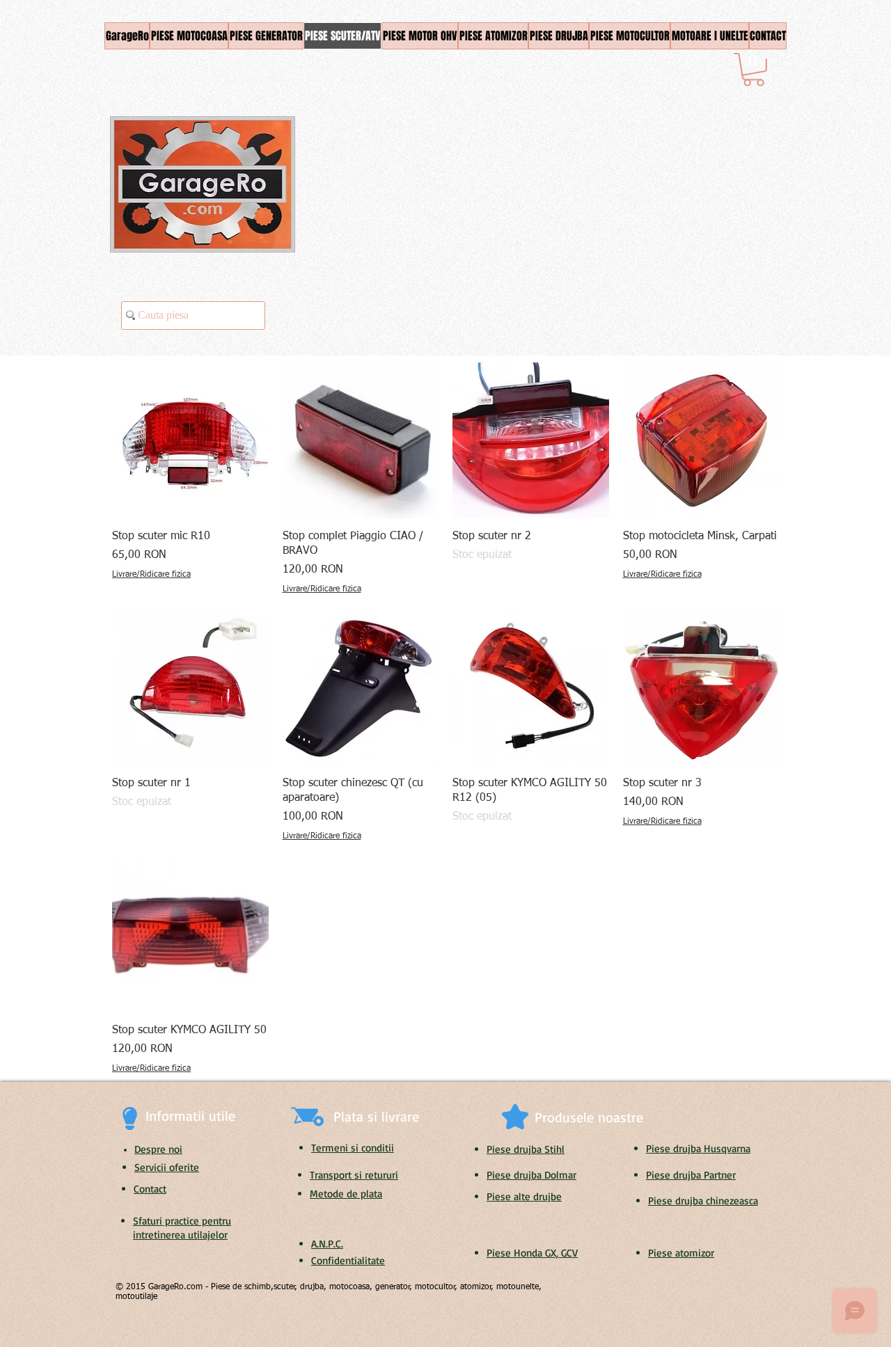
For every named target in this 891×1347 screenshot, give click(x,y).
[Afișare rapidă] (190, 440)
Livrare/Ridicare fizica (151, 575)
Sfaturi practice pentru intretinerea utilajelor (182, 1227)
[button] (753, 69)
